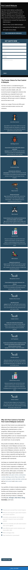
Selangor (11, 497)
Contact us (18, 552)
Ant (5, 125)
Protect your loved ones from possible (14, 322)
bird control (8, 481)
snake (5, 324)
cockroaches (6, 172)
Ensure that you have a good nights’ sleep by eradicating (14, 148)
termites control (20, 479)
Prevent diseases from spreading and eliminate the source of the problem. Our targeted (14, 218)
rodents (5, 304)
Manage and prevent (14, 194)
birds (5, 264)
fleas (5, 196)
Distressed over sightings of (15, 171)
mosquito (5, 285)
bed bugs (7, 151)
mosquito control (10, 479)
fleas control (18, 477)
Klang (23, 497)
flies (5, 221)
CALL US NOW (14, 568)
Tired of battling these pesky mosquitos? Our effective (14, 283)
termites (6, 347)
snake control (18, 481)
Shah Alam (18, 497)
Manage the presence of (14, 262)
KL (7, 497)
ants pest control (13, 475)
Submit (5, 73)
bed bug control (10, 477)
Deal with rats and (15, 302)
